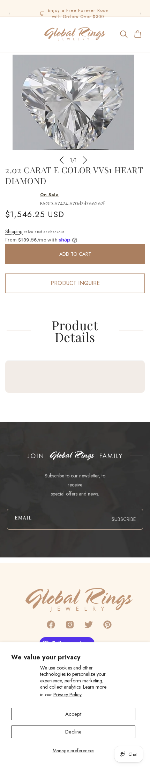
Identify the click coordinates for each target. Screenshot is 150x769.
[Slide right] (85, 160)
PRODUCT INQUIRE (75, 283)
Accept (73, 714)
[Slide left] (61, 160)
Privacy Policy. (67, 694)
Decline (73, 732)
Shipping (14, 231)
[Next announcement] (140, 13)
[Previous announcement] (9, 13)
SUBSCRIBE (124, 519)
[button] (12, 34)
